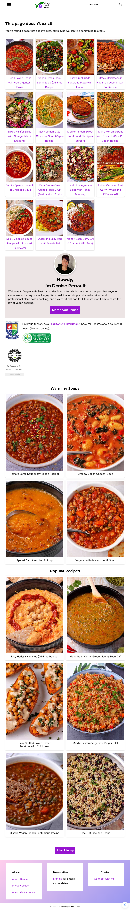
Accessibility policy (23, 892)
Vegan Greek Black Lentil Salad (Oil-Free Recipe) (49, 82)
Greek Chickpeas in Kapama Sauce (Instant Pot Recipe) (110, 82)
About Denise (20, 879)
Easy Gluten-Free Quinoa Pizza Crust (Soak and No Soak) (50, 190)
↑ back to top (65, 850)
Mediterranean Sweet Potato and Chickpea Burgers (80, 136)
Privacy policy (20, 885)
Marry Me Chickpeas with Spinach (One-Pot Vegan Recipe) (110, 136)
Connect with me (104, 878)
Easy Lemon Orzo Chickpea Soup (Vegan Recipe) (50, 136)
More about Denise (65, 310)
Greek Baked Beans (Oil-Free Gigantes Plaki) (19, 82)
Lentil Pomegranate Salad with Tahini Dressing (80, 190)
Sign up (57, 878)
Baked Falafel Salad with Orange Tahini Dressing (19, 136)
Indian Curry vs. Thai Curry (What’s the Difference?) (110, 190)
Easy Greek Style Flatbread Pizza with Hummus (80, 82)
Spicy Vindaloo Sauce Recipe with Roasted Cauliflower (19, 243)
